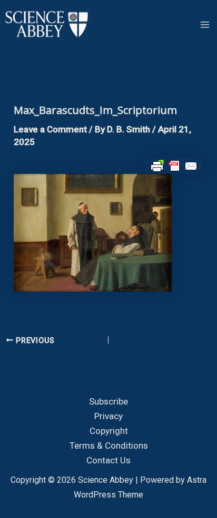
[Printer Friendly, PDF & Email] (174, 165)
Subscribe (108, 401)
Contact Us (108, 460)
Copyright (109, 431)
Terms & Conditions (109, 445)
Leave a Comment (50, 129)
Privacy (108, 416)
